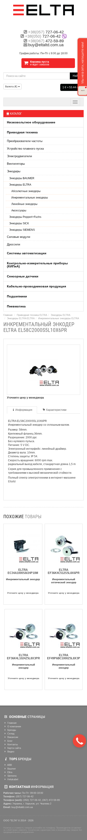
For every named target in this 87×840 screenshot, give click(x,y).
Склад (10, 733)
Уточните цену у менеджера (23, 593)
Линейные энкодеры (24, 204)
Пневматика (16, 306)
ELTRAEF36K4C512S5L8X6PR (63, 571)
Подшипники (17, 296)
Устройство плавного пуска (25, 148)
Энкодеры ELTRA (20, 184)
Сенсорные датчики (22, 276)
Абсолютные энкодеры (26, 191)
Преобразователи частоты (24, 141)
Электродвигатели (19, 156)
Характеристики (56, 409)
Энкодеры (13, 171)
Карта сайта (14, 748)
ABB (9, 765)
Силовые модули (18, 237)
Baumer (11, 768)
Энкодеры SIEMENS (22, 229)
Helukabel (12, 779)
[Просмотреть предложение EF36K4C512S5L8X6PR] (64, 545)
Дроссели (13, 244)
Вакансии (12, 737)
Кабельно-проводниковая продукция (36, 286)
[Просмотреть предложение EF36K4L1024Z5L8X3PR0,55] (24, 630)
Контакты (12, 744)
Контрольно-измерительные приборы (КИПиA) (37, 264)
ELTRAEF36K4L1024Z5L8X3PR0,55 (26, 657)
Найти (77, 75)
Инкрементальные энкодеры (29, 197)
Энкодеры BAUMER (21, 178)
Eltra (9, 772)
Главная (7, 315)
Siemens (12, 775)
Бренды (11, 730)
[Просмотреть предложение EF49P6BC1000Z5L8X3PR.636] (64, 630)
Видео (10, 751)
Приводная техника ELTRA (32, 315)
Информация (23, 409)
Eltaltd (12, 481)
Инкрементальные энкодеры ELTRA (58, 318)
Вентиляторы (16, 163)
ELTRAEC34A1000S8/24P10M (23, 571)
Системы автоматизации (26, 253)
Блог (9, 741)
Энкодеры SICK (19, 223)
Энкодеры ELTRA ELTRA (21, 318)
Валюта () (11, 86)
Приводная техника (22, 132)
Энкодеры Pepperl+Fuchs (25, 217)
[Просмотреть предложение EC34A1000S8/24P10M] (23, 545)
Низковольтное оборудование (31, 122)
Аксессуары (18, 210)
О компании (14, 726)
